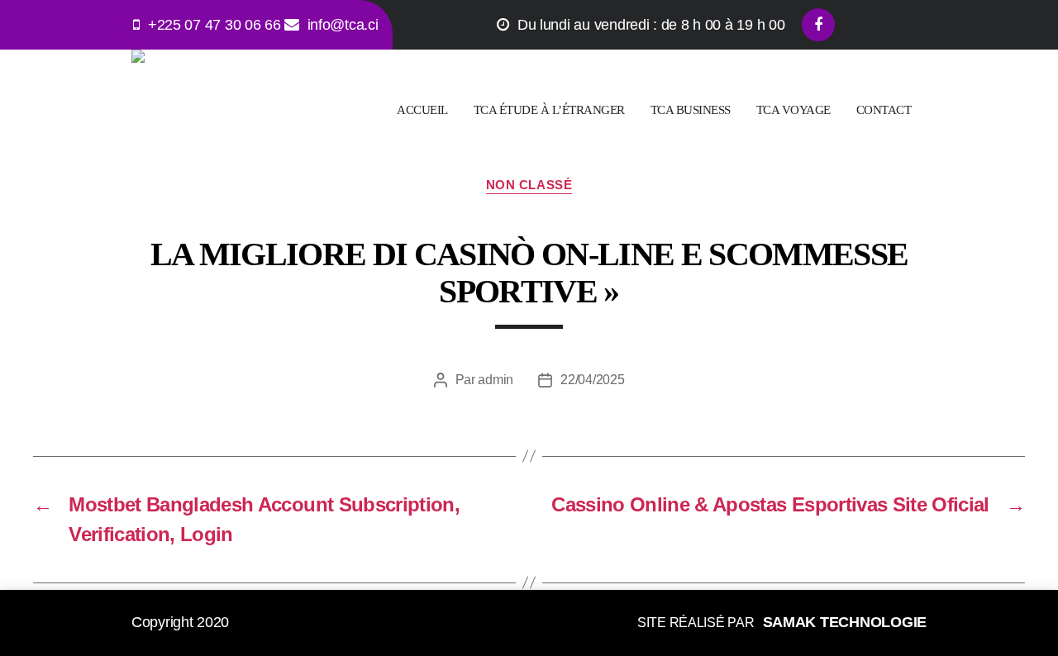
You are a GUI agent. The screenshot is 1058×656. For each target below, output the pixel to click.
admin (495, 380)
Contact (884, 109)
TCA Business (691, 109)
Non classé (529, 185)
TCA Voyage (793, 109)
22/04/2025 (592, 380)
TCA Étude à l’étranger (549, 109)
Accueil (422, 109)
